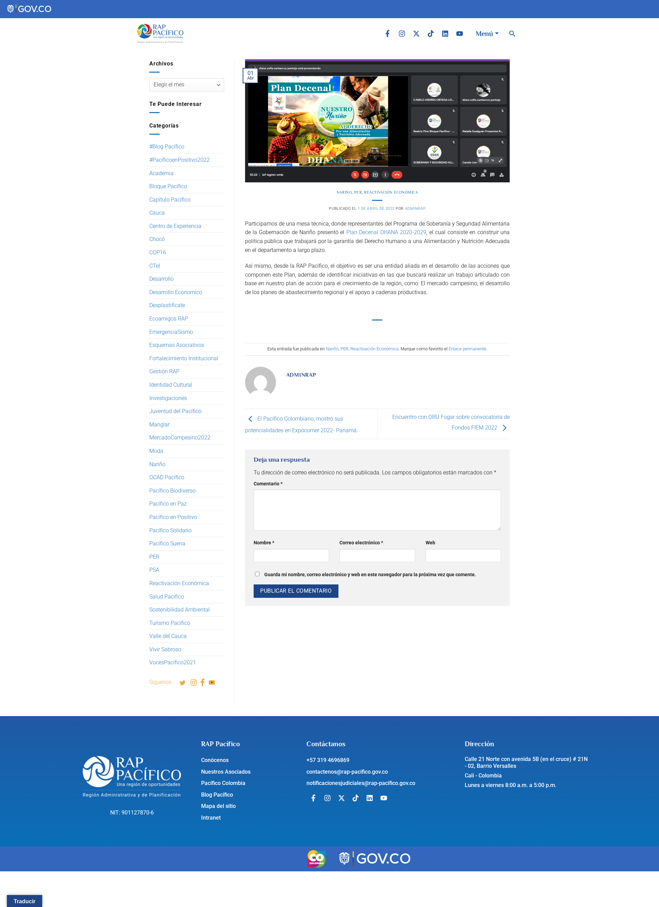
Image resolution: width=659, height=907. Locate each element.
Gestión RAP (164, 371)
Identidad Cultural (170, 385)
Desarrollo (161, 279)
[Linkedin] (445, 33)
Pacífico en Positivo (173, 517)
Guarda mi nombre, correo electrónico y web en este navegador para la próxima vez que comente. (370, 575)
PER (154, 557)
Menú (484, 33)
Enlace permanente (467, 348)
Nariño (157, 464)
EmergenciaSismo (171, 332)
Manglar (159, 424)
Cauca (157, 212)
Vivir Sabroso (165, 649)
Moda (156, 451)
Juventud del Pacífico (175, 411)
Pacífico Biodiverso (172, 490)
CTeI (154, 266)
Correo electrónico (361, 543)
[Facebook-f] (387, 33)
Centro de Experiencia (175, 226)
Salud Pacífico (166, 596)
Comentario (268, 484)
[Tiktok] (431, 33)
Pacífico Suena (167, 543)
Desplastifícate (167, 305)
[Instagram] (402, 33)
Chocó (157, 239)
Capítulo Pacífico (169, 199)
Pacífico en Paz (168, 503)
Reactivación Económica (179, 583)
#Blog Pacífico (166, 146)
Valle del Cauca (168, 636)
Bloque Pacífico (168, 186)
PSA (154, 570)
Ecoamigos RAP (168, 318)
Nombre (264, 543)
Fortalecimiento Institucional (183, 358)
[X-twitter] (416, 33)
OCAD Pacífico (166, 477)
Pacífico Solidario (170, 530)
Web (430, 543)
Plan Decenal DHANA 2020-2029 (386, 232)
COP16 (157, 252)
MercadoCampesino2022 (179, 437)
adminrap (415, 208)
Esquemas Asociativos (176, 345)
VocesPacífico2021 (172, 662)
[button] (512, 33)
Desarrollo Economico (175, 292)
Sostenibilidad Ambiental (179, 609)
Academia (161, 173)
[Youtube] (459, 33)
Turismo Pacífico (169, 623)
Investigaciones (168, 398)
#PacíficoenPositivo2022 (179, 160)
